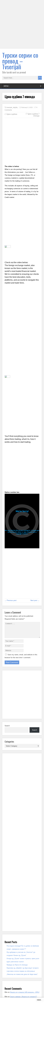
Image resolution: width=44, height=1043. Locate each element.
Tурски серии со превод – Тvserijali (20, 61)
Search (7, 726)
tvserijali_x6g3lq (12, 107)
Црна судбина (12, 114)
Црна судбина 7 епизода (33, 115)
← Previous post (10, 600)
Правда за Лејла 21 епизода (17, 965)
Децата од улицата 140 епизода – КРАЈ (24, 992)
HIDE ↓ (39, 1000)
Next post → (34, 600)
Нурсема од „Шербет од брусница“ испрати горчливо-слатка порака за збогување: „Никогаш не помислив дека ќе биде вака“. (22, 971)
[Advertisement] (22, 26)
